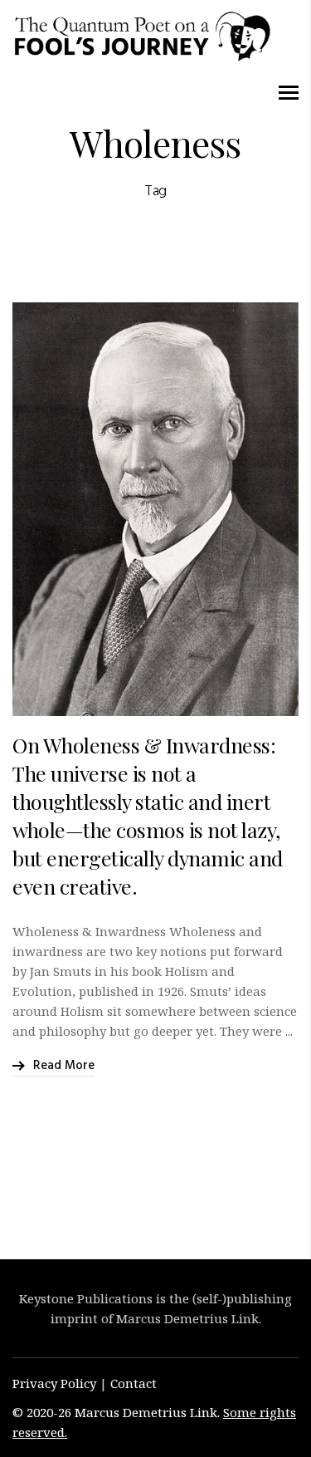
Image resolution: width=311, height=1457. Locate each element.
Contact (133, 1383)
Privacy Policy (54, 1383)
